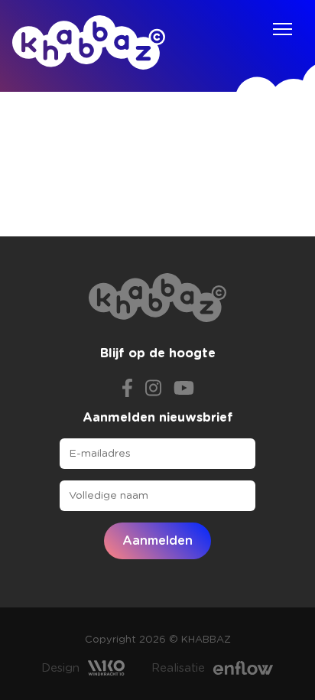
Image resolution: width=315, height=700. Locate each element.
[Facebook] (127, 386)
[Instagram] (153, 386)
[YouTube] (184, 386)
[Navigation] (282, 29)
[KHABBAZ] (88, 42)
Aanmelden (157, 541)
